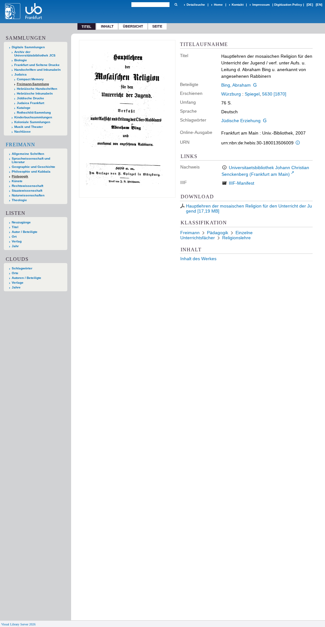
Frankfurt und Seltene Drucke (37, 65)
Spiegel (252, 93)
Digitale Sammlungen (28, 47)
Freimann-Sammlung (33, 84)
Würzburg (231, 93)
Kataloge (23, 107)
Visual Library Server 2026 (18, 624)
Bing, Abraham (236, 85)
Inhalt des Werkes (198, 258)
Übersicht (133, 26)
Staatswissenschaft (27, 190)
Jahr (15, 246)
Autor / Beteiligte (24, 232)
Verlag (17, 241)
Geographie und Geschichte (33, 166)
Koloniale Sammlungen (32, 122)
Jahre (16, 287)
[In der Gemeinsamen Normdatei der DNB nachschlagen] (255, 85)
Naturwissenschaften (28, 195)
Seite (157, 26)
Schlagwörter (22, 268)
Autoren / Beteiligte (26, 278)
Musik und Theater (28, 127)
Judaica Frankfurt (30, 103)
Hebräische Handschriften (37, 88)
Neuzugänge (21, 222)
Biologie (20, 60)
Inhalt (107, 26)
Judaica (20, 74)
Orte (15, 273)
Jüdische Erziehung (241, 120)
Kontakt (237, 4)
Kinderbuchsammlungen (33, 117)
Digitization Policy (288, 4)
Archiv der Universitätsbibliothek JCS (35, 53)
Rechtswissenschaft (27, 186)
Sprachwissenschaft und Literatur (31, 160)
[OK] (175, 4)
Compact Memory (30, 79)
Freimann (20, 144)
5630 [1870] (274, 93)
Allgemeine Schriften (28, 153)
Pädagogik (20, 176)
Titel (15, 227)
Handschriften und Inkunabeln (37, 69)
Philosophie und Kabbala (31, 171)
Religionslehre (236, 237)
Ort (14, 236)
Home (218, 4)
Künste (17, 181)
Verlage (17, 282)
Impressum (261, 4)
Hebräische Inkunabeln (35, 93)
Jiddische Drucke (30, 98)
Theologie (19, 200)
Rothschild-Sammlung (34, 112)
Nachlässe (22, 131)
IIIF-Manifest (241, 183)
